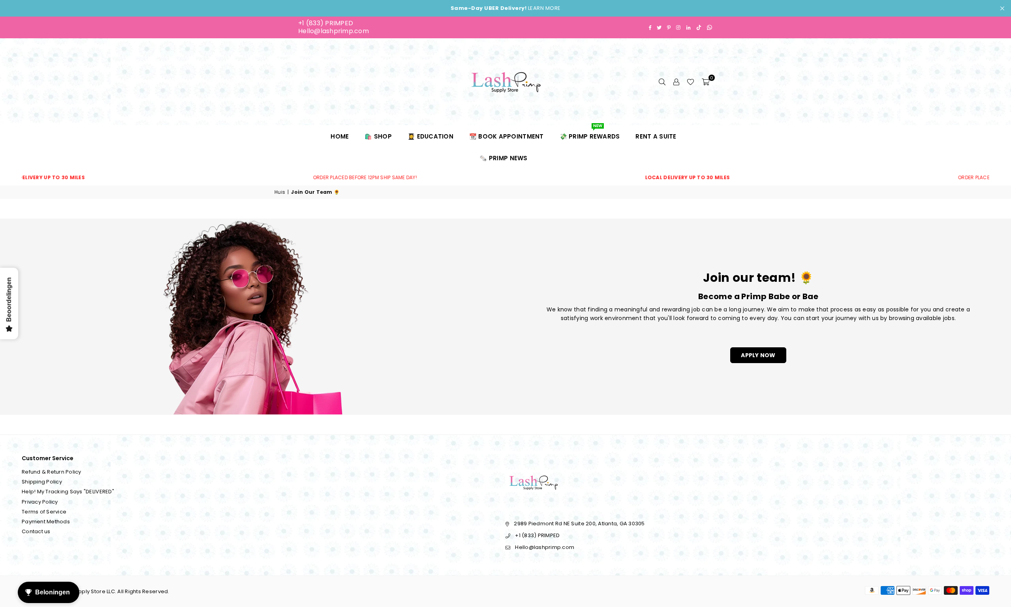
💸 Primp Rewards (590, 133)
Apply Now (758, 355)
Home (340, 136)
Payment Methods (46, 521)
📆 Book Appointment (506, 136)
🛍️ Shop (378, 136)
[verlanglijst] (690, 82)
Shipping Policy (42, 481)
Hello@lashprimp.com (333, 31)
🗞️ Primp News (503, 158)
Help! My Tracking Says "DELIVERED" (68, 491)
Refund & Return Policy (51, 472)
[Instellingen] (676, 82)
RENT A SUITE (655, 136)
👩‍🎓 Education (430, 136)
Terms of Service (44, 511)
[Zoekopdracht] (662, 82)
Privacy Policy (40, 502)
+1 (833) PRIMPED (325, 23)
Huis (279, 192)
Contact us (36, 531)
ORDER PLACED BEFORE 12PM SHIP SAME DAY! (296, 177)
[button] (705, 82)
